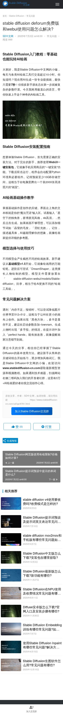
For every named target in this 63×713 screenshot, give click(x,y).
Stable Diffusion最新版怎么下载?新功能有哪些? (42, 573)
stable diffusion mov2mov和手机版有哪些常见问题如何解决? (42, 537)
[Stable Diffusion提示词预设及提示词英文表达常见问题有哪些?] (11, 521)
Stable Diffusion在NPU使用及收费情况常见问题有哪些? (42, 591)
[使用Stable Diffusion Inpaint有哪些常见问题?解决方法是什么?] (11, 647)
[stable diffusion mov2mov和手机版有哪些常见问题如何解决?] (11, 539)
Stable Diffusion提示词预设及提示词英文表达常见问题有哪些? (42, 519)
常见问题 (52, 36)
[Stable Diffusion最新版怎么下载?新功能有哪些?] (11, 575)
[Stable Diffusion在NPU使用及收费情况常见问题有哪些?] (11, 593)
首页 (5, 15)
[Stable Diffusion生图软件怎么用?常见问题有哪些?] (11, 665)
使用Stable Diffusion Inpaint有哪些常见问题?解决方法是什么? (42, 645)
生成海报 (11, 440)
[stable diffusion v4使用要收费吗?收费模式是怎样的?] (11, 503)
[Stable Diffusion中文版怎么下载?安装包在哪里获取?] (11, 557)
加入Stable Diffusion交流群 (32, 411)
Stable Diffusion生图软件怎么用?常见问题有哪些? (42, 663)
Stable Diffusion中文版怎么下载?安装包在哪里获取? (42, 555)
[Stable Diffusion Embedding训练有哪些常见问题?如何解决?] (11, 629)
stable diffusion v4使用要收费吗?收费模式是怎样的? (42, 501)
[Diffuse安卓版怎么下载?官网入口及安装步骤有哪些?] (11, 611)
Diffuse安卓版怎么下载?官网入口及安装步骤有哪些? (41, 609)
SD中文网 (8, 36)
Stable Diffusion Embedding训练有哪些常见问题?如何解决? (42, 627)
